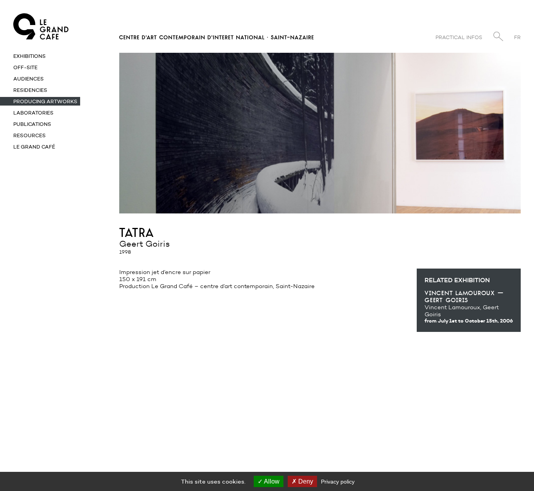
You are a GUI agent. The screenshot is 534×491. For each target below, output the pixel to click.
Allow (271, 481)
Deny (305, 481)
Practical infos (458, 37)
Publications (32, 124)
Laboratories (33, 112)
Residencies (30, 90)
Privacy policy (338, 481)
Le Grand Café (34, 146)
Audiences (28, 78)
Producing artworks (45, 101)
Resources (29, 135)
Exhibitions (29, 56)
